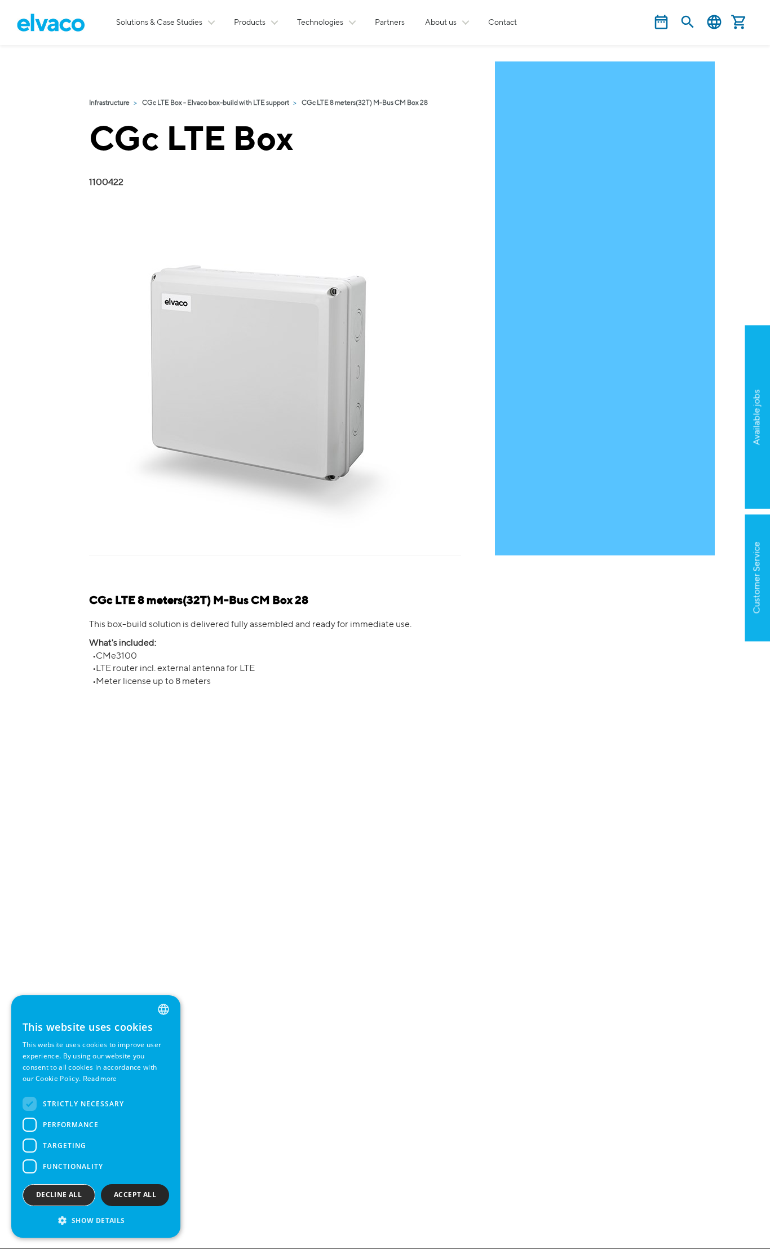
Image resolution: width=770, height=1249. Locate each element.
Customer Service (757, 578)
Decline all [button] (59, 1194)
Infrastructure (109, 103)
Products (249, 23)
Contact (502, 23)
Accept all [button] (135, 1194)
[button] (96, 1219)
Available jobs (757, 417)
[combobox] (163, 1009)
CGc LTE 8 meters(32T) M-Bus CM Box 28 (365, 103)
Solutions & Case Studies (159, 23)
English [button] (714, 22)
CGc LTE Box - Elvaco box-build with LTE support (215, 103)
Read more (100, 1079)
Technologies (320, 23)
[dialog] (95, 1116)
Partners (390, 23)
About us (441, 23)
